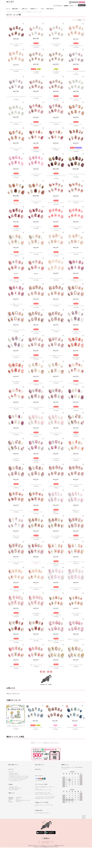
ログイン (72, 5)
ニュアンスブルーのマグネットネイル (35, 727)
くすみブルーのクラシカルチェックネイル (75, 727)
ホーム (8, 8)
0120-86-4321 (74, 2)
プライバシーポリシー (49, 845)
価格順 (84, 20)
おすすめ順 (74, 20)
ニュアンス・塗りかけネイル (27, 11)
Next (84, 718)
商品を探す (15, 8)
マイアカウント (58, 5)
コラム (42, 8)
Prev (8, 718)
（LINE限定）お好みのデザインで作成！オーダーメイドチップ (15, 726)
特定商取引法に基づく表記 (59, 845)
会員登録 (66, 5)
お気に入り (25, 8)
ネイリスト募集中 (41, 845)
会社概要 (29, 845)
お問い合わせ (50, 8)
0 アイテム (82, 5)
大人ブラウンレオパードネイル (55, 727)
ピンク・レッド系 (37, 11)
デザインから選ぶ (16, 11)
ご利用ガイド (34, 8)
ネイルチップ (9, 11)
